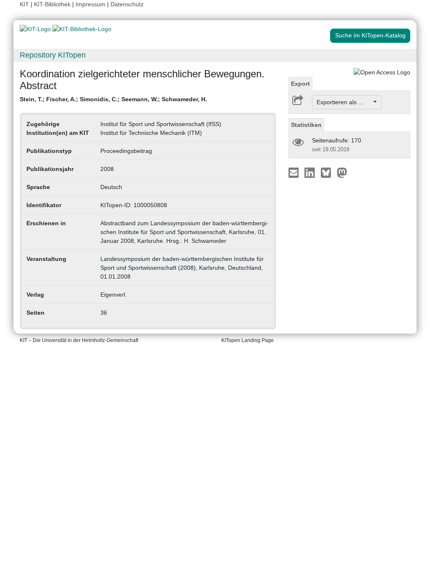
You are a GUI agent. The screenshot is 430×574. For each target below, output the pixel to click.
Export (300, 83)
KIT (24, 4)
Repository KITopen (53, 55)
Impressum (90, 4)
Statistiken (306, 124)
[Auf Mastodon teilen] (342, 172)
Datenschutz (127, 4)
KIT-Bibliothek (53, 4)
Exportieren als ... (344, 102)
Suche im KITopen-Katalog (370, 35)
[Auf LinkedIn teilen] (310, 172)
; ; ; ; (113, 99)
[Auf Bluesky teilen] (328, 172)
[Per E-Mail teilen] (294, 172)
